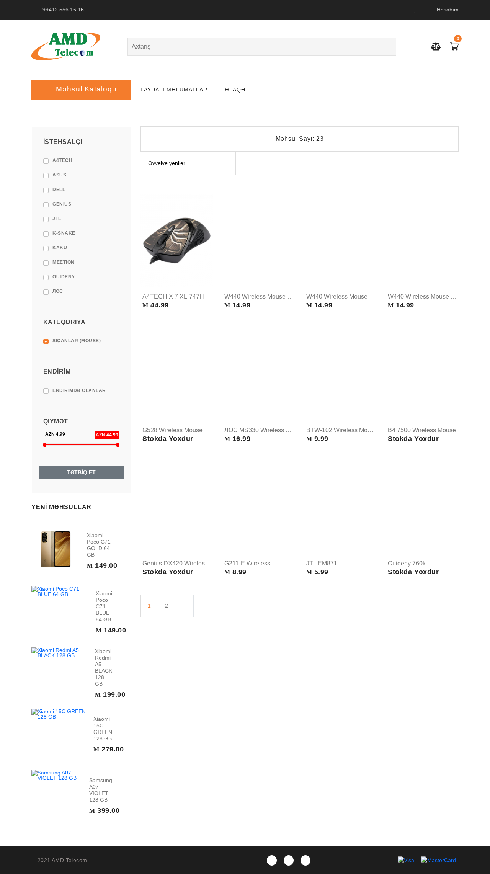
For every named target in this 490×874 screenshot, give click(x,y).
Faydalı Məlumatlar (173, 90)
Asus (59, 175)
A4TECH (62, 160)
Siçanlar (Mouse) (76, 340)
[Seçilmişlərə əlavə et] (206, 265)
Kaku (59, 247)
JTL (56, 218)
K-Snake (63, 233)
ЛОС (57, 291)
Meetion (63, 262)
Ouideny (63, 276)
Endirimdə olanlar (79, 390)
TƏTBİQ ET (81, 472)
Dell (58, 189)
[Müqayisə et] (206, 280)
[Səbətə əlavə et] (206, 250)
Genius (61, 204)
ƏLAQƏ (235, 90)
